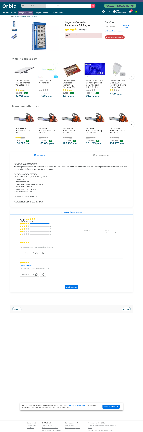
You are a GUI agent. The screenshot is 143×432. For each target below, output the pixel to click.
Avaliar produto (71, 287)
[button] (136, 12)
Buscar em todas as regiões (33, 6)
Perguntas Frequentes (72, 428)
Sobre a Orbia (31, 425)
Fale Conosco (70, 425)
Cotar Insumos (58, 13)
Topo (126, 309)
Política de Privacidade (77, 405)
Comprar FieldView (42, 13)
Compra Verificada (26, 265)
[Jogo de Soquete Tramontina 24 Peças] (14, 24)
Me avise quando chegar (116, 37)
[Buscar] (93, 6)
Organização (32, 17)
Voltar (17, 309)
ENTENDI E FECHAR (111, 407)
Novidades (30, 428)
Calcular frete (126, 26)
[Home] (9, 6)
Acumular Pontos (9, 13)
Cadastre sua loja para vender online (100, 430)
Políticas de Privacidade (50, 428)
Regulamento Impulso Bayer (51, 430)
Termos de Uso (47, 425)
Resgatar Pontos (25, 13)
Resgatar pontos (21, 17)
